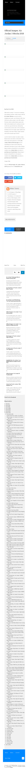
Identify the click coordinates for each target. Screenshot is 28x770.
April (8, 738)
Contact (18, 2)
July (8, 734)
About (11, 2)
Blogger (11, 767)
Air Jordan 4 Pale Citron (11, 488)
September (9, 731)
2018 (7, 412)
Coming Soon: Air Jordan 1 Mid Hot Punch (15, 675)
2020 (7, 409)
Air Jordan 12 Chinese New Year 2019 (14, 466)
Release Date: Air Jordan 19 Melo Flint (14, 440)
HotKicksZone (11, 11)
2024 (7, 403)
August (8, 733)
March (8, 740)
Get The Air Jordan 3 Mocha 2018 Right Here (15, 667)
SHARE (10, 177)
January (8, 743)
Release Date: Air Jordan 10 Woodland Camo (15, 519)
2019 (7, 411)
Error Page (7, 758)
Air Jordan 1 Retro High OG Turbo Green (15, 451)
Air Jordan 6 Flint (10, 489)
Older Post (23, 265)
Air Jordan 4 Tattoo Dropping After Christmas (15, 493)
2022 (7, 406)
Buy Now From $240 (9, 109)
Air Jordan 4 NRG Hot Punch (12, 503)
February (9, 741)
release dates (14, 150)
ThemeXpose (8, 766)
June (8, 735)
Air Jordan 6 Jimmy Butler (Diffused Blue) (15, 630)
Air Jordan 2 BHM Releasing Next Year (14, 599)
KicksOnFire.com (18, 166)
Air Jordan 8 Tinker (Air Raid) (12, 711)
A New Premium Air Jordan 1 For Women (15, 415)
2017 (7, 744)
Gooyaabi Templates (22, 766)
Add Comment (10, 39)
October (8, 730)
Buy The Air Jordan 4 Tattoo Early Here (14, 447)
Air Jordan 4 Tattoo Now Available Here (14, 433)
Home (6, 2)
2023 (7, 405)
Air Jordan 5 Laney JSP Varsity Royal (14, 434)
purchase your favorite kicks (10, 152)
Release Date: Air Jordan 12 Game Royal (15, 538)
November (9, 728)
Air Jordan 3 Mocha (8, 116)
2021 (7, 408)
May (8, 737)
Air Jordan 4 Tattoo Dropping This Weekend (15, 470)
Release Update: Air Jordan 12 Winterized (15, 704)
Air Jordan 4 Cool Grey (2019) (12, 510)
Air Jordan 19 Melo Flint (11, 436)
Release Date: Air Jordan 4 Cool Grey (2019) (15, 542)
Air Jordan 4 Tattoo (10, 529)
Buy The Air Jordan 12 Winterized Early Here (15, 668)
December (9, 414)
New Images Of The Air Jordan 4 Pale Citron (15, 544)
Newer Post (6, 265)
